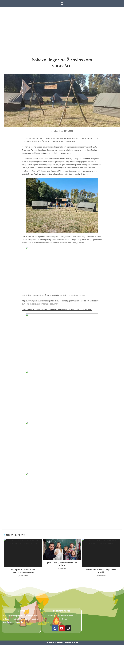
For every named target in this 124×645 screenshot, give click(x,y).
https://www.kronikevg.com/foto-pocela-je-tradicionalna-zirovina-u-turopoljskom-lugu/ (57, 309)
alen (56, 131)
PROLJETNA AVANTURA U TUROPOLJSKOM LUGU (23, 571)
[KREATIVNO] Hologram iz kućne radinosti (62, 564)
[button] (62, 3)
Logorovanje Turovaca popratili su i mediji (101, 571)
